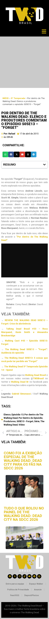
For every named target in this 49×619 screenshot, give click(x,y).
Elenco (7, 414)
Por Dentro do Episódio (31, 418)
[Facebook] (10, 576)
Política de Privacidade (18, 589)
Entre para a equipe (15, 584)
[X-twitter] (15, 576)
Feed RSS (14, 595)
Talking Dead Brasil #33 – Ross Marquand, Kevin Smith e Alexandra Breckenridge (24, 332)
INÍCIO (6, 98)
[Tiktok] (24, 576)
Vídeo (22, 424)
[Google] (39, 576)
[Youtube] (29, 576)
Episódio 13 (17, 414)
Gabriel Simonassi (21, 393)
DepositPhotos (31, 595)
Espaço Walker (36, 584)
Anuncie (38, 589)
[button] (5, 154)
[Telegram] (34, 576)
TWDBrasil (38, 378)
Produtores (10, 421)
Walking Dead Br (20, 381)
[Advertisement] (24, 62)
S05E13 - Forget (25, 421)
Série (36, 421)
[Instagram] (19, 576)
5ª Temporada (18, 98)
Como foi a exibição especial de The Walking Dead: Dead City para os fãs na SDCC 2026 (23, 460)
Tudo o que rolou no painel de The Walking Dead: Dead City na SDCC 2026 (24, 514)
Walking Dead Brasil (35, 375)
